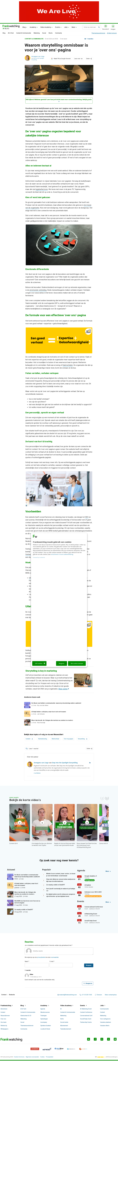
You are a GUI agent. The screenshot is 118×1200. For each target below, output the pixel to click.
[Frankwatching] (11, 26)
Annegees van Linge (37, 56)
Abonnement (64, 1025)
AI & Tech (11, 33)
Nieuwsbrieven (5, 1015)
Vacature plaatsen (105, 1022)
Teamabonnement (65, 1029)
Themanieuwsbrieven (98, 33)
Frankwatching (6, 1005)
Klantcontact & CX (25, 1015)
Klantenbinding (42, 739)
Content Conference (86, 1012)
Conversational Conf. (86, 1015)
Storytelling (81, 739)
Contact (3, 1012)
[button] (107, 798)
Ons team (3, 1022)
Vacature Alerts (104, 1025)
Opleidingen (44, 1019)
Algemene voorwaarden (32, 1057)
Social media (64, 1022)
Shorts (51, 33)
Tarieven (99, 994)
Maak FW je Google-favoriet (62, 58)
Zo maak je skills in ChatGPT (55, 885)
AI (61, 1009)
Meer (73, 27)
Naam (27, 961)
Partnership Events (86, 1022)
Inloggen (113, 29)
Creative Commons (19, 1057)
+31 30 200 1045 (87, 994)
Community (58, 33)
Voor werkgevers (105, 1019)
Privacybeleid (49, 1057)
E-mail (52, 961)
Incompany (43, 1022)
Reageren (87, 983)
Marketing (37, 33)
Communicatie (104, 1009)
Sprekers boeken (45, 1025)
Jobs (66, 27)
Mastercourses (45, 1012)
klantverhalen (68, 365)
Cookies (42, 1057)
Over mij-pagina (68, 739)
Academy (33, 27)
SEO (86, 517)
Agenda (42, 1009)
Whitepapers (4, 1029)
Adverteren (4, 1009)
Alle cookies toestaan (77, 663)
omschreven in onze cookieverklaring (62, 554)
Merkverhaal (55, 739)
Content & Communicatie (23, 33)
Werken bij (4, 1025)
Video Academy (45, 27)
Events (57, 27)
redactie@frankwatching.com (68, 994)
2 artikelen (37, 773)
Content (28, 739)
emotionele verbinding (37, 290)
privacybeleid (41, 957)
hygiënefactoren (42, 189)
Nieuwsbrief (105, 29)
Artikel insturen (112, 33)
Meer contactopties (111, 994)
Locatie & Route (45, 1029)
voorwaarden (55, 957)
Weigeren (61, 663)
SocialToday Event (85, 1019)
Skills (62, 1019)
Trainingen (43, 1015)
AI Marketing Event (86, 1009)
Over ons (3, 1019)
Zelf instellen (39, 663)
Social (44, 33)
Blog (24, 27)
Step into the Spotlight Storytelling (65, 763)
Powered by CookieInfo (39, 557)
